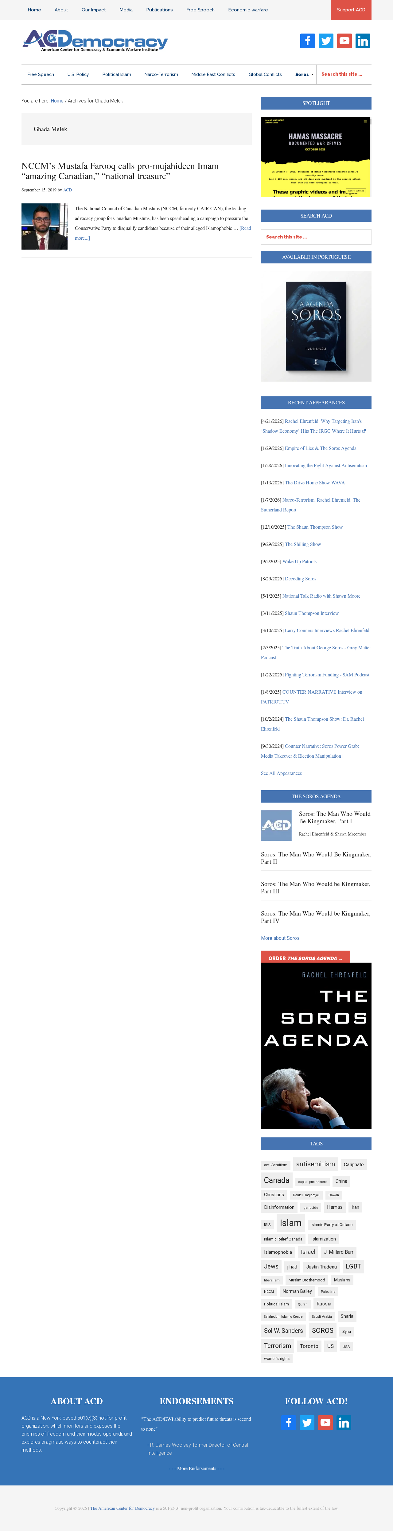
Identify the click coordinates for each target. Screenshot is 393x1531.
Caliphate (354, 1165)
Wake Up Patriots (299, 561)
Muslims (342, 1279)
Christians (274, 1194)
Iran (355, 1207)
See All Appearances (281, 773)
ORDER (305, 958)
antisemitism (315, 1164)
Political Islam (276, 1304)
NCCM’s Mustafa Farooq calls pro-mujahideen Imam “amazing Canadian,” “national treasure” (120, 170)
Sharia (347, 1316)
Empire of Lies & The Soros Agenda (320, 448)
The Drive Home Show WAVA (315, 482)
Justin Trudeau (321, 1267)
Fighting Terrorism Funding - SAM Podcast (327, 674)
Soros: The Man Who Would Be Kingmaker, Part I (335, 817)
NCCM (269, 1292)
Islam (291, 1223)
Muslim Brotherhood (307, 1280)
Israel (308, 1251)
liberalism (272, 1280)
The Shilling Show (303, 544)
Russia (324, 1304)
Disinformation (279, 1207)
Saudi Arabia (322, 1316)
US (330, 1346)
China (341, 1181)
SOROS (322, 1330)
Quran (303, 1304)
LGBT (353, 1266)
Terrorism (277, 1345)
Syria (346, 1331)
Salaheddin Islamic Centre (283, 1317)
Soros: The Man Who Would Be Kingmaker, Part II (316, 858)
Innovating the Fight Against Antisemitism (326, 465)
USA (346, 1347)
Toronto (309, 1346)
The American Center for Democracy (122, 1508)
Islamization (323, 1239)
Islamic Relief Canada (283, 1239)
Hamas (335, 1207)
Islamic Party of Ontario (332, 1224)
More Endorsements (196, 1468)
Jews (271, 1266)
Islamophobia (278, 1252)
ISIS (267, 1224)
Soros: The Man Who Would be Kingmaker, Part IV (316, 917)
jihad (292, 1267)
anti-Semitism (275, 1165)
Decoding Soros (300, 578)
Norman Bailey (297, 1291)
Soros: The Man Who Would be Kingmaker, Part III (316, 887)
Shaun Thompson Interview (312, 613)
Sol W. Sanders (283, 1330)
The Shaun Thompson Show (315, 526)
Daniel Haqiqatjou (306, 1195)
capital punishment (312, 1182)
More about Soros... (281, 938)
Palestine (328, 1291)
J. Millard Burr (338, 1252)
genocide (310, 1207)
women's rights (277, 1359)
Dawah (334, 1195)
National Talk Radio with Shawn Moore (321, 595)
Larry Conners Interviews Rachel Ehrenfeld (327, 630)
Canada (277, 1180)
